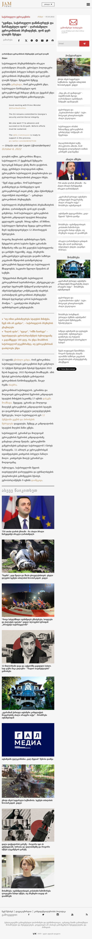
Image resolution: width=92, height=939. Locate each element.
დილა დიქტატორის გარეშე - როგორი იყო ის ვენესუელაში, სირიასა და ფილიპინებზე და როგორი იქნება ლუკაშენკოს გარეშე (26, 847)
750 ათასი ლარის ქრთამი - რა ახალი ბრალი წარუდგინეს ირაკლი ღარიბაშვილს (23, 532)
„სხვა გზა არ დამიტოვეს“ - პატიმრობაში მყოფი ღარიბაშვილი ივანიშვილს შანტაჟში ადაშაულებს (70, 97)
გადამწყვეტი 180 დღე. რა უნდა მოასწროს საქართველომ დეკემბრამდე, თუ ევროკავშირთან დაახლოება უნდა (27, 344)
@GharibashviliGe (17, 108)
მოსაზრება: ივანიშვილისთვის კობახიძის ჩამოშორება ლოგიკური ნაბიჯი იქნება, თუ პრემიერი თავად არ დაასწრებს (26, 893)
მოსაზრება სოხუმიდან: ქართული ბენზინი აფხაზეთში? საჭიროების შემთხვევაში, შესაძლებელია (72, 319)
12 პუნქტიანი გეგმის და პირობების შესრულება (23, 419)
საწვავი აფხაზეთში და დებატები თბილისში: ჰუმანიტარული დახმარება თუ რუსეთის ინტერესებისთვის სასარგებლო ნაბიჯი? (73, 336)
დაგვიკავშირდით (24, 911)
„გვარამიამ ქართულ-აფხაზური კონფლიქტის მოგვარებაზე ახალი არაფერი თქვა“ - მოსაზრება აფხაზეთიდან (24, 715)
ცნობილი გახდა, (22, 360)
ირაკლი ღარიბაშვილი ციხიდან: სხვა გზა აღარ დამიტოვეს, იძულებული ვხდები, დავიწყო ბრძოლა (73, 245)
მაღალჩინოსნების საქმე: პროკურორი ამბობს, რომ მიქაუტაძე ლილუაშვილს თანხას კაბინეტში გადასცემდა (73, 147)
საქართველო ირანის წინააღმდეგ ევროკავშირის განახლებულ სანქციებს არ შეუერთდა (70, 131)
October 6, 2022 (11, 149)
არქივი (41, 17)
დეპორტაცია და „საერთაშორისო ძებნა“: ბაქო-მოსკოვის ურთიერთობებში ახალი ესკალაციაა (72, 114)
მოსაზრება (73, 257)
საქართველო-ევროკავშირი (16, 17)
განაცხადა (16, 84)
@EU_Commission (21, 135)
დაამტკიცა (36, 480)
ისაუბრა (13, 385)
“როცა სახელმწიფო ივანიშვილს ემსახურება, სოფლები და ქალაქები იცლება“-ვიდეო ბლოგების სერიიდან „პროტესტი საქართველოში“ (27, 622)
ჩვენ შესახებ (7, 911)
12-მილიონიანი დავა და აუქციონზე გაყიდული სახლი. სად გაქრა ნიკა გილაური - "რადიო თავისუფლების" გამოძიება (26, 668)
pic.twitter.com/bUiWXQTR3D (22, 141)
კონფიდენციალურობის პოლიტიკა (50, 911)
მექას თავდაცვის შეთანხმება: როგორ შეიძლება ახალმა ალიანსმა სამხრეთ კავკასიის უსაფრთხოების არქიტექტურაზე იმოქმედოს (72, 356)
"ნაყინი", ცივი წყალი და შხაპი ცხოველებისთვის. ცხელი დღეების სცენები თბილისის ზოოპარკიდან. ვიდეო (27, 576)
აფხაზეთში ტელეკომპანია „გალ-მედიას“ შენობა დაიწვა (27, 759)
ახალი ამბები (73, 159)
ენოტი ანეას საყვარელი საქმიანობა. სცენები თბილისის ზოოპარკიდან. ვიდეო (27, 801)
